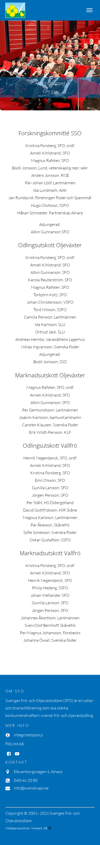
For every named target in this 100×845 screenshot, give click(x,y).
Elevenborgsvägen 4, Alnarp (38, 771)
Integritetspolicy (28, 734)
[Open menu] (89, 10)
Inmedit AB (39, 828)
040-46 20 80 (25, 780)
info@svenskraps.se (31, 788)
